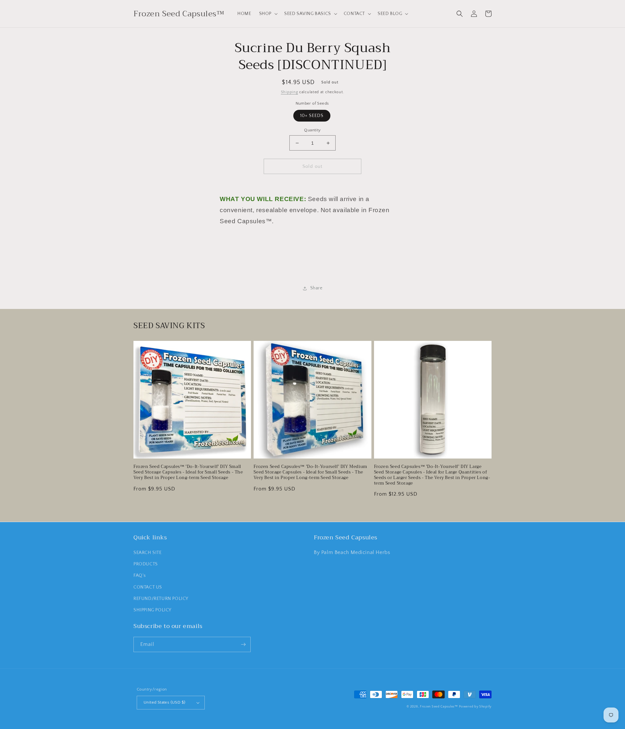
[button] (267, 14)
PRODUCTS (145, 564)
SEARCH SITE (147, 552)
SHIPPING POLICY (152, 610)
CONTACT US (147, 587)
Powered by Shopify (475, 706)
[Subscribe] (243, 644)
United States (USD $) (164, 702)
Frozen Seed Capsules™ (439, 706)
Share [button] (316, 288)
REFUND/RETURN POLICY (160, 598)
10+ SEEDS (312, 115)
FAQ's (139, 575)
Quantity (312, 130)
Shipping (289, 92)
